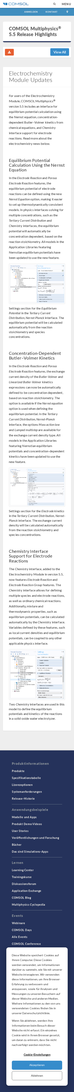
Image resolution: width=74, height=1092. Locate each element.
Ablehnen (37, 1075)
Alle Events (19, 937)
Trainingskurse (22, 877)
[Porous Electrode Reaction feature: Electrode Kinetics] (37, 487)
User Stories (20, 831)
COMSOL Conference (26, 944)
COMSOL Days (22, 930)
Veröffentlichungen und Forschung (35, 838)
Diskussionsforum (24, 884)
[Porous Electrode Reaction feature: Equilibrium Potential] (37, 283)
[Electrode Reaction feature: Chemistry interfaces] (37, 674)
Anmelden (31, 11)
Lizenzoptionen (22, 785)
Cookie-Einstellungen (37, 1055)
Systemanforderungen (27, 792)
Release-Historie (23, 798)
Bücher (17, 845)
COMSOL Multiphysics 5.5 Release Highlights (35, 31)
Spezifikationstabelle (26, 778)
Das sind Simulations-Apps (30, 851)
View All (59, 51)
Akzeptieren (37, 1065)
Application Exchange (26, 891)
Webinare (18, 923)
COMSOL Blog (21, 898)
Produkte (18, 771)
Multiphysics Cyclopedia (28, 904)
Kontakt (52, 11)
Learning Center (23, 870)
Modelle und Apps (24, 817)
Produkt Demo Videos (27, 824)
